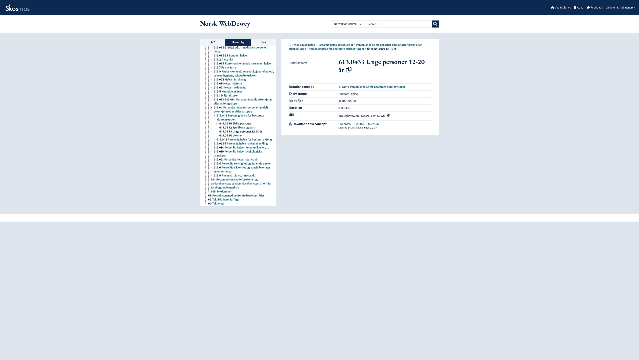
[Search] (435, 24)
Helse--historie (228, 83)
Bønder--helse (230, 55)
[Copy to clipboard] (348, 69)
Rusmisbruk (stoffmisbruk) (234, 175)
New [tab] (263, 42)
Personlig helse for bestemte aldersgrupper (336, 48)
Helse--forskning (230, 79)
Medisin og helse (304, 44)
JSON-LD (373, 124)
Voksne (230, 135)
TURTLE (359, 124)
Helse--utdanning (230, 87)
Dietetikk (223, 59)
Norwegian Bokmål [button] (346, 24)
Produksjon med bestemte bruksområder (236, 195)
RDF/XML (344, 124)
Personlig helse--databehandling (241, 143)
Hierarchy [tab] (238, 42)
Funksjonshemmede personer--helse (242, 63)
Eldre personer (235, 123)
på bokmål (612, 7)
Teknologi (216, 203)
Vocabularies (562, 7)
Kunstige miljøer (228, 91)
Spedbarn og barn (237, 127)
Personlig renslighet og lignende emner (242, 163)
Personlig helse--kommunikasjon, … (241, 147)
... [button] (290, 44)
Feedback (596, 7)
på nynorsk (628, 7)
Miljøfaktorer (226, 95)
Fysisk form (225, 67)
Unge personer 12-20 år (240, 131)
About (580, 7)
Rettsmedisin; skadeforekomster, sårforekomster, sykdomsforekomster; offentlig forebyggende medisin (241, 183)
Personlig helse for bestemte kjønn (244, 139)
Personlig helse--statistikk (235, 159)
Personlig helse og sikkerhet (335, 44)
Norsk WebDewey (225, 23)
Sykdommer (221, 191)
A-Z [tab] (212, 42)
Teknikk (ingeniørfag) (223, 199)
